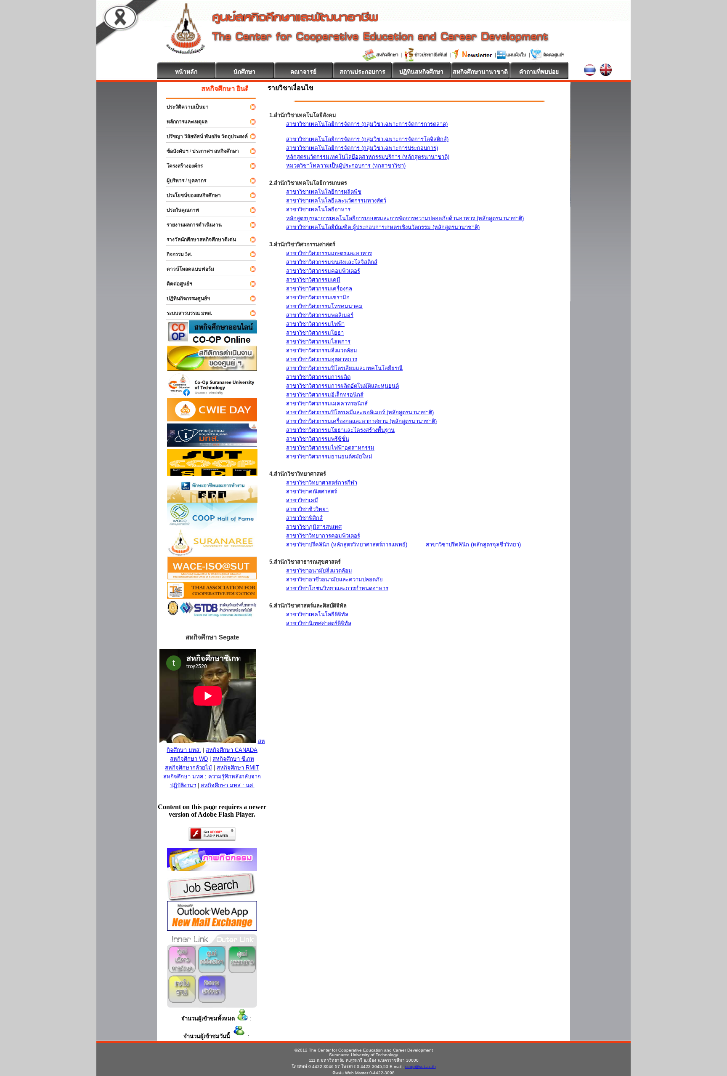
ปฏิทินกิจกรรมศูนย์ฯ (184, 298)
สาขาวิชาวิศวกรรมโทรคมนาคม (324, 306)
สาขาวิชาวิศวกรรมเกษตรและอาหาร (329, 253)
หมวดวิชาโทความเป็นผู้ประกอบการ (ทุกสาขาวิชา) (346, 165)
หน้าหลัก (186, 71)
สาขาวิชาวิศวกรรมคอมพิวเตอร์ (323, 271)
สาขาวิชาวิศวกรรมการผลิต (318, 377)
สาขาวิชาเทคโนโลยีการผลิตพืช (323, 192)
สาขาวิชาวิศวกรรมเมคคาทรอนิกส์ (327, 403)
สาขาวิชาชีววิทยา (307, 509)
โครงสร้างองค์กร (181, 166)
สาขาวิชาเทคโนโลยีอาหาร (318, 209)
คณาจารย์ (303, 71)
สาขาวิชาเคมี (302, 500)
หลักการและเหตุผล (183, 122)
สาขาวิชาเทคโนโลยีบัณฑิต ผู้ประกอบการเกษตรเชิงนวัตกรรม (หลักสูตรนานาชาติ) (383, 227)
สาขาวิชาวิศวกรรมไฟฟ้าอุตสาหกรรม (330, 448)
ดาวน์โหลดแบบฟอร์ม (186, 269)
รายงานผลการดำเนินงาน (190, 225)
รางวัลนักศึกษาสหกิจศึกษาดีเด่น (197, 239)
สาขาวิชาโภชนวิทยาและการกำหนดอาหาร (337, 588)
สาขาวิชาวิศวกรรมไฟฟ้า (315, 324)
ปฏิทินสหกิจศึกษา (421, 71)
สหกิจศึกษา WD (189, 759)
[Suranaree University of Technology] (212, 473)
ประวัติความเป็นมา (184, 107)
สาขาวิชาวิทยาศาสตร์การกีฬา (321, 482)
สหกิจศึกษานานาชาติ (480, 71)
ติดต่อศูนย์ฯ (175, 284)
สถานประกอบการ (362, 71)
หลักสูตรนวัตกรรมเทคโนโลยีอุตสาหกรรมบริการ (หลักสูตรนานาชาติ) (367, 157)
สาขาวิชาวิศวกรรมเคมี (313, 280)
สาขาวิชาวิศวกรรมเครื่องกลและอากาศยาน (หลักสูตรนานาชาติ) (361, 421)
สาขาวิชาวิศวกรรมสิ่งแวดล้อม (321, 350)
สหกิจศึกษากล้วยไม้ (188, 767)
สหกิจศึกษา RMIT (238, 767)
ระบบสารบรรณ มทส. (185, 313)
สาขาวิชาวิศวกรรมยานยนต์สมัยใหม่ (329, 456)
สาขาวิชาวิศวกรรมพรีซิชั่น (317, 439)
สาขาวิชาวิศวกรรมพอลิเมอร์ (319, 315)
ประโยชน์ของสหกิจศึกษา (190, 195)
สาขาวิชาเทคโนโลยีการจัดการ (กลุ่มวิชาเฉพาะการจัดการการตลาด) (367, 124)
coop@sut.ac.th (420, 1066)
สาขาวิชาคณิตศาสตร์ (311, 491)
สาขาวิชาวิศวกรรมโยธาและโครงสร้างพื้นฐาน (340, 430)
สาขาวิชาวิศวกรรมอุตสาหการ (321, 359)
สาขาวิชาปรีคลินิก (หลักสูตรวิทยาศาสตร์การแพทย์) (346, 544)
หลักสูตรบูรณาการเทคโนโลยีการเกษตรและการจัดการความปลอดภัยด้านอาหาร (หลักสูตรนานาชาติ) (405, 218)
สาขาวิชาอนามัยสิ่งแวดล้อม (319, 570)
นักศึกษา (244, 71)
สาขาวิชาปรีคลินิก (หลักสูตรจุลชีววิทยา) (473, 544)
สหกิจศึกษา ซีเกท (233, 759)
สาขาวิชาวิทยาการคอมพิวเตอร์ (323, 536)
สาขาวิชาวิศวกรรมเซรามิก (318, 297)
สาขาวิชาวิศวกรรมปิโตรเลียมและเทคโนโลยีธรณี (344, 368)
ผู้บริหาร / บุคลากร (182, 181)
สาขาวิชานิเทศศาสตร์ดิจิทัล (318, 623)
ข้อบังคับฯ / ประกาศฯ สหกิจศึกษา (199, 151)
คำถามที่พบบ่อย (539, 71)
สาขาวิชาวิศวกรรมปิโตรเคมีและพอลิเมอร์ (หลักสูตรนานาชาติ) (360, 412)
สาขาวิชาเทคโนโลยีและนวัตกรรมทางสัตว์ (336, 200)
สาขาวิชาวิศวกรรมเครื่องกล (319, 288)
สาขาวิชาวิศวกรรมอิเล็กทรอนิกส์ (325, 395)
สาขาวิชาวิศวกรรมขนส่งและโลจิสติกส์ (331, 262)
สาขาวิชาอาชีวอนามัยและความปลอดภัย (334, 579)
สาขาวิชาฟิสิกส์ (304, 518)
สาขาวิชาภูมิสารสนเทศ (314, 527)
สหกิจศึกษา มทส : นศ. (228, 785)
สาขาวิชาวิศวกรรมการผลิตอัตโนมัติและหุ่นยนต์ (342, 386)
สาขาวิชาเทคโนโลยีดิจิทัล (317, 614)
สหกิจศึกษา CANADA (231, 750)
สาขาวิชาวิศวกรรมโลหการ (318, 341)
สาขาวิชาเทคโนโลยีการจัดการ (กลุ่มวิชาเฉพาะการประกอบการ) (362, 148)
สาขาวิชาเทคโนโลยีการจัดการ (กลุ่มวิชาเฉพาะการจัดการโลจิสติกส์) (367, 139)
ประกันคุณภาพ (179, 210)
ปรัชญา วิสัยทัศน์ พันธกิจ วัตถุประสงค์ (203, 136)
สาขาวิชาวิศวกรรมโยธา (315, 333)
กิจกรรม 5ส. (175, 254)
